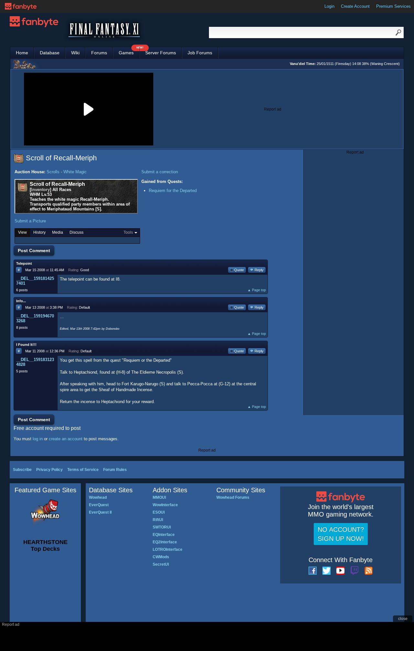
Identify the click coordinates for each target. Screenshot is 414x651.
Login (329, 6)
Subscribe (22, 469)
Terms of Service (83, 469)
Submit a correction (159, 171)
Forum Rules (115, 469)
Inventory (40, 189)
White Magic (75, 171)
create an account (65, 438)
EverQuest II (100, 512)
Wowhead (98, 497)
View (22, 232)
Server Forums (160, 52)
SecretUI (161, 564)
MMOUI (159, 497)
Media (57, 232)
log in (38, 438)
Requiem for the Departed (173, 190)
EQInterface (164, 534)
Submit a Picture (30, 221)
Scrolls (53, 171)
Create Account (355, 6)
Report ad (272, 109)
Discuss (76, 232)
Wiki (75, 52)
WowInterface (165, 505)
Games (129, 51)
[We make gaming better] (21, 6)
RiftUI (158, 520)
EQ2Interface (165, 542)
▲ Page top (256, 290)
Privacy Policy (49, 469)
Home (22, 52)
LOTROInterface (167, 549)
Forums (99, 52)
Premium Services (393, 6)
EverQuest (99, 505)
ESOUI (159, 512)
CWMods (161, 557)
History (39, 232)
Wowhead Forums (232, 497)
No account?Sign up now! (341, 534)
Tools (128, 232)
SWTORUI (162, 527)
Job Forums (200, 52)
